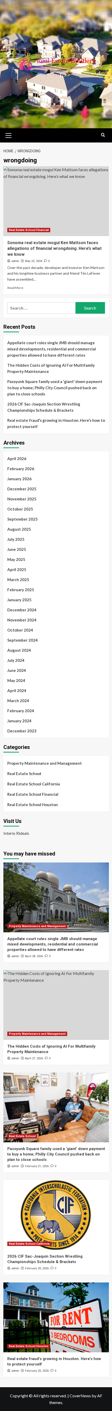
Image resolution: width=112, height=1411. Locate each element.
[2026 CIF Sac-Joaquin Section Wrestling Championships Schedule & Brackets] (56, 1215)
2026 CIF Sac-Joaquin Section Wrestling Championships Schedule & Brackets (43, 407)
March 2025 (18, 579)
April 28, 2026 (34, 956)
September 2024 (22, 640)
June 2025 (16, 549)
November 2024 (21, 620)
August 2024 (19, 650)
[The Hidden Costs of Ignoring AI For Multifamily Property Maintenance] (56, 1005)
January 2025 (19, 599)
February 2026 (20, 468)
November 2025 (21, 499)
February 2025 (20, 589)
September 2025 (22, 519)
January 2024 (19, 720)
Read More (15, 288)
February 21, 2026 (37, 1166)
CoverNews (80, 1395)
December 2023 (21, 731)
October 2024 (20, 630)
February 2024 (20, 710)
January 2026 (19, 478)
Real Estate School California (33, 784)
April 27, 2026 (34, 1058)
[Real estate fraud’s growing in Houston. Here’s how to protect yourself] (56, 1317)
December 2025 (21, 488)
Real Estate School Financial (29, 230)
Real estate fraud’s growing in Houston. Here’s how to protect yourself (56, 423)
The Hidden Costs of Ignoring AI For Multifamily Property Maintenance (51, 368)
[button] (8, 134)
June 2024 (16, 670)
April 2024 (16, 690)
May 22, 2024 (33, 261)
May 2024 (16, 680)
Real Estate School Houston (32, 804)
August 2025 (19, 529)
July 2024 (15, 660)
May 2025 (16, 559)
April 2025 (16, 569)
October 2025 (20, 509)
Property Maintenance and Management (44, 763)
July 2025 (15, 539)
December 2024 (21, 609)
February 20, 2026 (37, 1268)
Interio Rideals (16, 833)
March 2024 (18, 700)
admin (15, 260)
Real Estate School (24, 773)
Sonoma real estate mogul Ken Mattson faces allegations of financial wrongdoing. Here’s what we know (54, 248)
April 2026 (16, 458)
